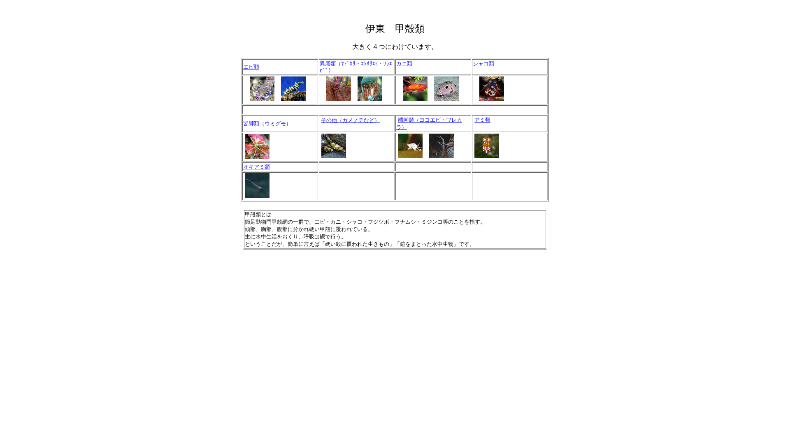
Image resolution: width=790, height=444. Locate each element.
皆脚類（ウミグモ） (267, 123)
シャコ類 (483, 63)
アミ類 (482, 120)
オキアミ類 (256, 167)
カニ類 (404, 63)
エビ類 (251, 67)
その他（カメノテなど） (350, 120)
